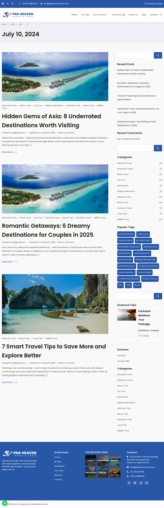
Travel (137, 285)
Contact (154, 14)
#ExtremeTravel (151, 247)
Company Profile (154, 3)
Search (158, 55)
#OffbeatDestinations (146, 260)
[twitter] (8, 4)
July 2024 (121, 355)
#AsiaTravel (143, 234)
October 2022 (123, 361)
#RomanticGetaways (148, 266)
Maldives (145, 330)
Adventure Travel (125, 169)
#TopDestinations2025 (129, 279)
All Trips (85, 14)
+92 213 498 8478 (30, 4)
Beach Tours (25, 105)
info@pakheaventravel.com (56, 4)
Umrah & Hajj (118, 14)
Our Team (59, 470)
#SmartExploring (126, 272)
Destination (59, 466)
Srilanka (155, 330)
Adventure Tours (9, 105)
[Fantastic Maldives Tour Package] (126, 310)
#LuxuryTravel (125, 260)
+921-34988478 (137, 476)
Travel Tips (37, 338)
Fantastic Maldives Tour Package (144, 317)
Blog (144, 14)
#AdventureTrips (126, 234)
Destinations (122, 185)
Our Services (99, 14)
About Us (133, 14)
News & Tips (88, 105)
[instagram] (12, 4)
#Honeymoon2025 (142, 253)
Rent (120, 285)
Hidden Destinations (54, 105)
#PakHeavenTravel (127, 266)
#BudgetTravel (125, 240)
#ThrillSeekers (144, 272)
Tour (128, 285)
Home (74, 14)
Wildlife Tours (100, 217)
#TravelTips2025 (149, 279)
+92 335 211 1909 (137, 472)
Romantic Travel (83, 217)
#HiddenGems (124, 253)
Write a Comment (66, 132)
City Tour (38, 105)
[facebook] (3, 4)
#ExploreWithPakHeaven (129, 247)
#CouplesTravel (143, 240)
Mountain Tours (73, 105)
